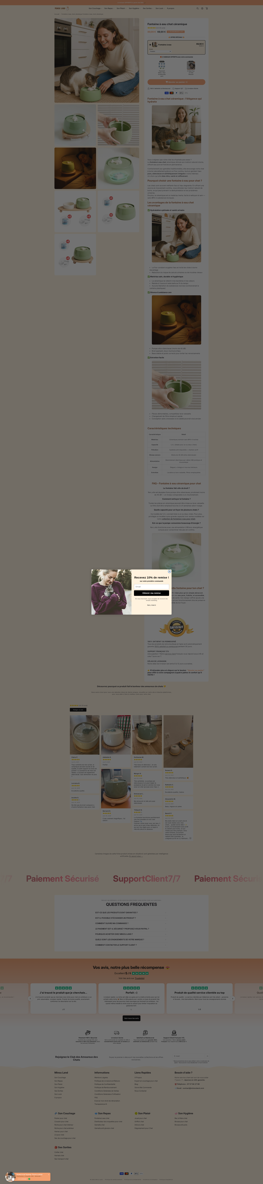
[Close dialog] (169, 571)
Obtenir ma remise (151, 593)
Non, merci (151, 605)
